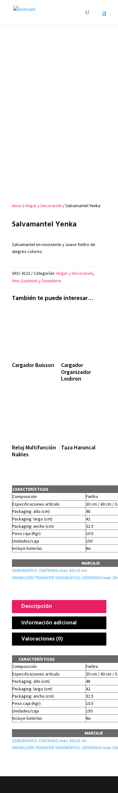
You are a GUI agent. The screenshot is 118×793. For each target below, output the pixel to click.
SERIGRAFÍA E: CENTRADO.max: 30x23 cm (49, 740)
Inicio (17, 205)
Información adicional (49, 622)
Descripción (36, 606)
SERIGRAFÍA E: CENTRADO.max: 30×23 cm (49, 570)
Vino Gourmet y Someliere (36, 281)
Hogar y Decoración (43, 205)
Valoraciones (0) (42, 638)
